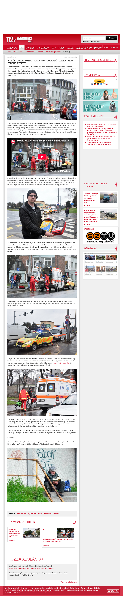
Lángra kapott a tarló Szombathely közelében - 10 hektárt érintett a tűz (99, 143)
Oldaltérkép (96, 41)
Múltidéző (43, 47)
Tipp (54, 47)
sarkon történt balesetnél (61, 363)
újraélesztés (21, 514)
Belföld (20, 52)
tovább (12, 540)
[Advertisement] (61, 17)
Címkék (86, 41)
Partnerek (89, 229)
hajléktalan (32, 514)
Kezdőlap (12, 47)
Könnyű (30, 47)
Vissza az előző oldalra (69, 582)
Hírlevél (116, 47)
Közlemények (83, 47)
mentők (56, 514)
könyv (40, 514)
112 (21, 48)
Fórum (97, 47)
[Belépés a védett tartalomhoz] (100, 106)
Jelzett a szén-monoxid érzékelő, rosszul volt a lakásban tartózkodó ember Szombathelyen (101, 138)
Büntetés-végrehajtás (53, 52)
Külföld (40, 52)
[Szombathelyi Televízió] (100, 237)
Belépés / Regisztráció (94, 47)
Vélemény (66, 52)
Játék (71, 47)
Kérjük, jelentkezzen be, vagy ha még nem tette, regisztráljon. (32, 568)
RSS (107, 47)
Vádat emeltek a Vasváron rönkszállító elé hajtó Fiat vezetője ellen (101, 125)
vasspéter (47, 514)
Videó (61, 47)
